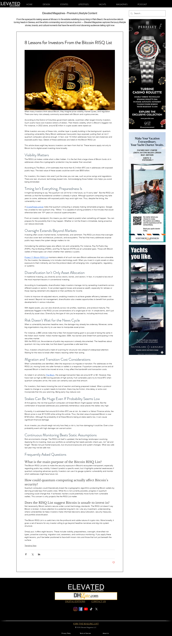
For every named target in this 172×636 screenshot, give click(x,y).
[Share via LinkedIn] (39, 554)
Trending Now (30, 545)
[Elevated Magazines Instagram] (75, 609)
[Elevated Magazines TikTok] (91, 609)
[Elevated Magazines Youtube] (86, 609)
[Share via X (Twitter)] (32, 554)
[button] (46, 4)
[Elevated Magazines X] (96, 609)
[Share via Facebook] (26, 554)
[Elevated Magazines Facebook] (81, 609)
